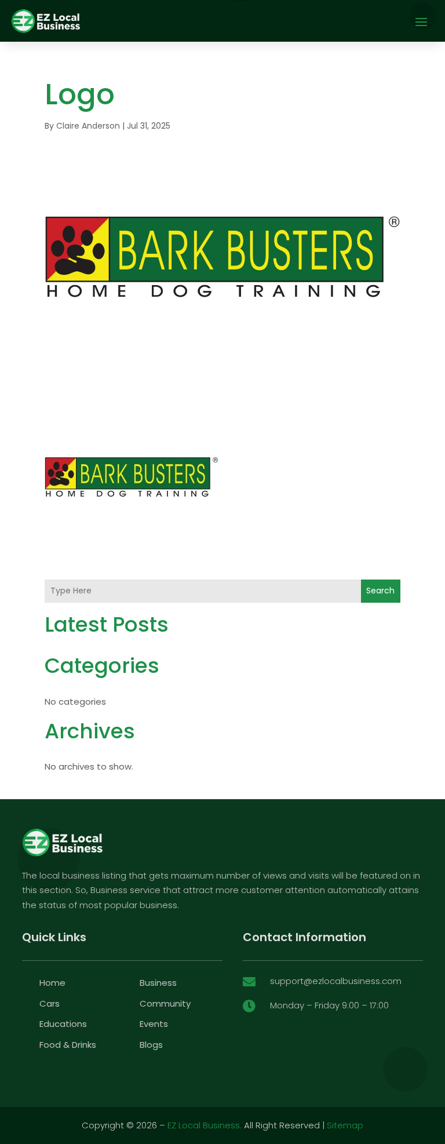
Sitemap (345, 1125)
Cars (49, 1003)
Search (380, 590)
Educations (63, 1024)
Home (52, 983)
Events (154, 1024)
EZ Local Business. (204, 1125)
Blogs (151, 1045)
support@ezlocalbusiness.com (336, 981)
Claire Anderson (88, 126)
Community (165, 1003)
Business (158, 983)
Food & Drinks (67, 1045)
